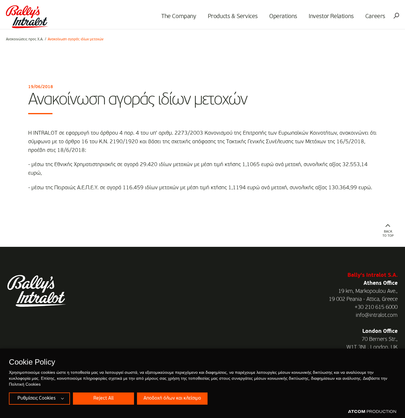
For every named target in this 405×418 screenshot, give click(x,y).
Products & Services (233, 17)
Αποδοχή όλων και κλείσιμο (172, 398)
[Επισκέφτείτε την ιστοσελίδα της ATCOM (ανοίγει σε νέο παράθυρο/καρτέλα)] (372, 412)
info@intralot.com (377, 315)
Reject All (103, 398)
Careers (375, 17)
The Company (178, 17)
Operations (283, 17)
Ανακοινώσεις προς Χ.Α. (24, 39)
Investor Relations (331, 17)
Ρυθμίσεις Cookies (36, 398)
